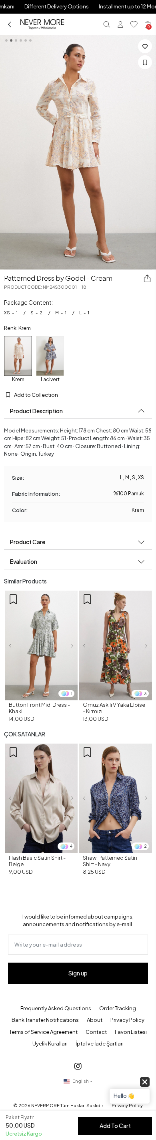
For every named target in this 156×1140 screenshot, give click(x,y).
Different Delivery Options (56, 6)
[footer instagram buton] (78, 1066)
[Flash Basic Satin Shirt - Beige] (41, 798)
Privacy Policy (127, 1020)
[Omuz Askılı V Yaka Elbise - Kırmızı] (115, 645)
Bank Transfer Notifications (45, 1020)
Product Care (27, 541)
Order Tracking (117, 1008)
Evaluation (23, 561)
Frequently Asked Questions (55, 1008)
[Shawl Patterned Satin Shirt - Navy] (115, 798)
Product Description (36, 410)
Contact (96, 1032)
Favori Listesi (131, 1032)
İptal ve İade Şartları (100, 1043)
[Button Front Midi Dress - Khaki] (41, 645)
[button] (10, 645)
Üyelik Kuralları (50, 1043)
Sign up (78, 973)
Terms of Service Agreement (43, 1032)
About (94, 1020)
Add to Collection (35, 395)
